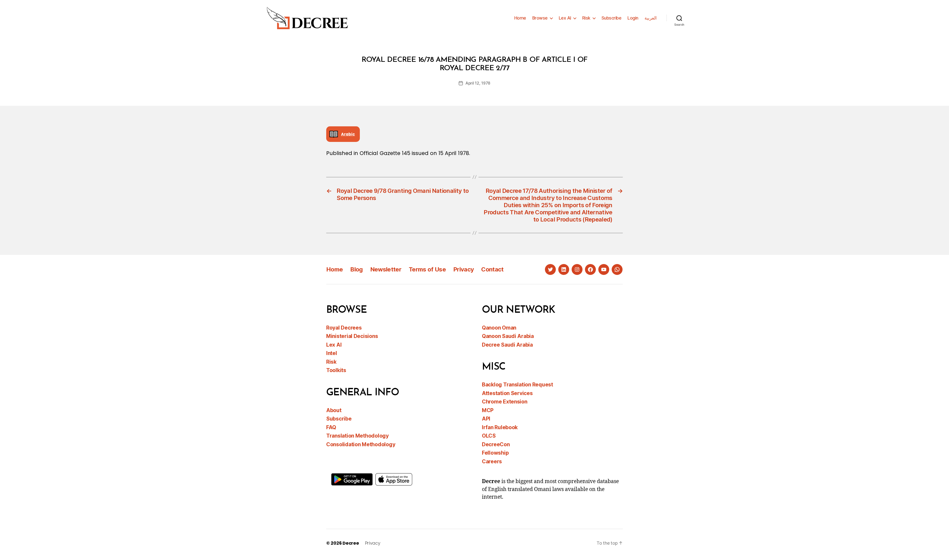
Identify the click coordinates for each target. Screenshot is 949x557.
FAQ (331, 427)
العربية (651, 18)
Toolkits (336, 370)
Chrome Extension (504, 402)
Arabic (348, 134)
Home (520, 18)
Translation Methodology (357, 436)
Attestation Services (507, 393)
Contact (492, 269)
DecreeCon (496, 444)
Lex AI (565, 18)
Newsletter (385, 269)
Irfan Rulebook (500, 427)
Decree (351, 543)
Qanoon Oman (499, 328)
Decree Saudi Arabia (507, 345)
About (334, 410)
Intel (331, 353)
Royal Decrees (344, 328)
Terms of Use (427, 269)
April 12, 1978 (477, 83)
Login (632, 18)
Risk (586, 18)
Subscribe (612, 18)
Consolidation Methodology (360, 444)
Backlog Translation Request (517, 384)
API (486, 419)
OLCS (489, 436)
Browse (540, 18)
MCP (488, 410)
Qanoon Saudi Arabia (508, 336)
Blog (356, 269)
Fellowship (495, 453)
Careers (492, 461)
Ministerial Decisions (352, 336)
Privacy (463, 269)
